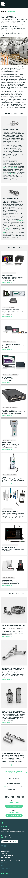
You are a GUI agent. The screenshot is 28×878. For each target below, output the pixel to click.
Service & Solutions (7, 855)
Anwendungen (5, 852)
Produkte (4, 853)
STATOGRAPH (20, 221)
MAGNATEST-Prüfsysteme (10, 167)
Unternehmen (5, 857)
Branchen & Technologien (9, 850)
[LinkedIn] (2, 846)
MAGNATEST (8, 228)
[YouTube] (5, 846)
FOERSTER (4, 11)
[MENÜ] (25, 3)
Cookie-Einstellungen (6, 868)
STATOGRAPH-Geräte (9, 173)
